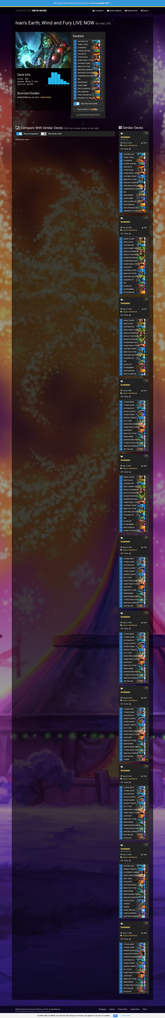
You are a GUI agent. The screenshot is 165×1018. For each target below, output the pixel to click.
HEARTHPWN (45, 97)
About (145, 1009)
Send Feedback (115, 11)
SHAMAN (125, 137)
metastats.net (55, 1009)
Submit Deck (132, 11)
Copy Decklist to (84, 109)
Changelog (102, 1009)
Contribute (99, 11)
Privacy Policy (122, 1009)
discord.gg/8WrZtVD (100, 3)
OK (115, 1016)
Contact (112, 1009)
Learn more (125, 1015)
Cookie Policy (135, 1009)
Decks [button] (145, 11)
